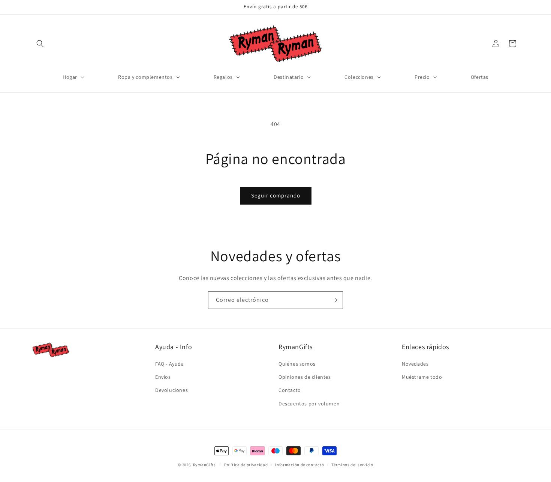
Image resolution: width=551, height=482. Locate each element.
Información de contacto (299, 464)
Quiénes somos (297, 363)
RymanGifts (204, 464)
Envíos (163, 377)
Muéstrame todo (422, 377)
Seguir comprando (275, 195)
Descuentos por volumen (309, 403)
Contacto (289, 390)
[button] (40, 43)
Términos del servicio (352, 464)
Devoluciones (171, 390)
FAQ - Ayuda (169, 363)
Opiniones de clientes (304, 377)
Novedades (415, 363)
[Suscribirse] (334, 300)
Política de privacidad (246, 464)
